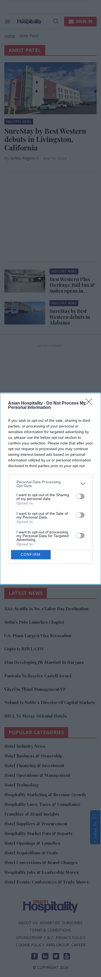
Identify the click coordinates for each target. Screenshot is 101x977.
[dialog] (50, 488)
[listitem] (50, 484)
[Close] (90, 403)
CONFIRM (31, 555)
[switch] (80, 496)
